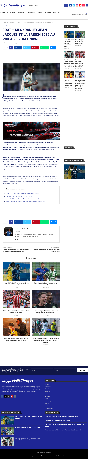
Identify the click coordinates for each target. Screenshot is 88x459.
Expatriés (48, 12)
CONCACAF (21, 17)
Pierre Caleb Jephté (13, 43)
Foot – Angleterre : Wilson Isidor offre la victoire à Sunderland (24, 199)
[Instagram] (77, 5)
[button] (65, 171)
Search (66, 5)
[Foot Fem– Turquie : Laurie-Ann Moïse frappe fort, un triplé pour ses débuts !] (69, 54)
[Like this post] (11, 47)
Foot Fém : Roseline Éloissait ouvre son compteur (68, 83)
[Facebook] (70, 5)
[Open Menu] (87, 5)
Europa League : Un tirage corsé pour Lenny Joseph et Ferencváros (25, 201)
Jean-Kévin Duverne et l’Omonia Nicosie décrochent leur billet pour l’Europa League (46, 340)
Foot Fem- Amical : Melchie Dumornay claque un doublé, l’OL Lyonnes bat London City (80, 84)
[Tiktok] (83, 5)
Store (40, 12)
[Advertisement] (31, 55)
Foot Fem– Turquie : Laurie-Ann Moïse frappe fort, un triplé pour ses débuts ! (69, 63)
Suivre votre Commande (47, 456)
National (21, 12)
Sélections (31, 12)
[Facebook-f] (2, 396)
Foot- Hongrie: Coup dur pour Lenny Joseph (19, 196)
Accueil (2, 12)
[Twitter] (74, 5)
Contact (58, 456)
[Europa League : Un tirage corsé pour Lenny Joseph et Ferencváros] (46, 299)
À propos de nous (34, 456)
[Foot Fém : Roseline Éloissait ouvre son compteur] (69, 74)
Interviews (56, 12)
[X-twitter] (5, 396)
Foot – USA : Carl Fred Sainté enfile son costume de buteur (23, 193)
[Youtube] (80, 5)
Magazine (3, 17)
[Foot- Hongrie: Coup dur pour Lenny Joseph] (46, 271)
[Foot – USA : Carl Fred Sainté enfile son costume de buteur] (16, 271)
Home (4, 22)
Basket (12, 17)
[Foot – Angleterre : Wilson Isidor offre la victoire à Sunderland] (16, 299)
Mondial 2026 (11, 12)
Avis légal (24, 456)
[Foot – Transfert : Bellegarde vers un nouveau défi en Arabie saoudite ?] (16, 327)
